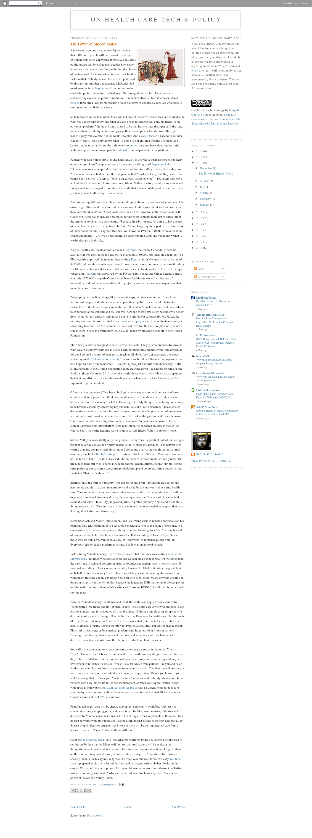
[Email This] (72, 790)
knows (133, 145)
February (206, 198)
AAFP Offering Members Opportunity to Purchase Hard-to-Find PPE (217, 412)
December (206, 168)
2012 (199, 236)
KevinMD (202, 356)
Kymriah (136, 259)
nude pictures (99, 88)
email (194, 70)
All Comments (206, 276)
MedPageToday (206, 297)
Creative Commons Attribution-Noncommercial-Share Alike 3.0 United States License (215, 118)
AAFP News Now (206, 407)
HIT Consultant (206, 335)
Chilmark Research (208, 390)
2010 (199, 248)
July (203, 187)
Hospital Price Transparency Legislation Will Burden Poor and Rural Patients (214, 321)
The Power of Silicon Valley (93, 44)
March (204, 193)
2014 (199, 224)
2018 (199, 157)
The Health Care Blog (210, 314)
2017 (199, 163)
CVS (102, 697)
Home (128, 807)
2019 (199, 151)
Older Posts (178, 807)
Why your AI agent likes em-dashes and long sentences (215, 378)
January (205, 204)
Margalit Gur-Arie (210, 454)
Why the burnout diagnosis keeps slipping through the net (214, 361)
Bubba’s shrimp (105, 454)
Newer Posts (77, 807)
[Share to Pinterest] (89, 790)
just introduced (92, 739)
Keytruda (130, 250)
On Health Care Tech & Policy (156, 19)
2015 (199, 218)
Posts (200, 269)
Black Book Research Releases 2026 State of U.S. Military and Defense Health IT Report (216, 342)
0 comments (107, 784)
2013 (199, 230)
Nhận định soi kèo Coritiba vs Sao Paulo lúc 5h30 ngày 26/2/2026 (214, 395)
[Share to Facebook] (85, 790)
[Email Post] (120, 784)
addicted (121, 150)
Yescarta (91, 273)
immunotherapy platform (135, 321)
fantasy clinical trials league (116, 687)
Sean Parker (149, 136)
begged (74, 103)
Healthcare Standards (210, 373)
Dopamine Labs (161, 164)
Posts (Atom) (95, 815)
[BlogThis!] (76, 790)
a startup (135, 159)
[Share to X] (81, 790)
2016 (199, 212)
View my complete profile (211, 461)
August (204, 181)
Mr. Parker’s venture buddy (103, 359)
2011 (199, 242)
